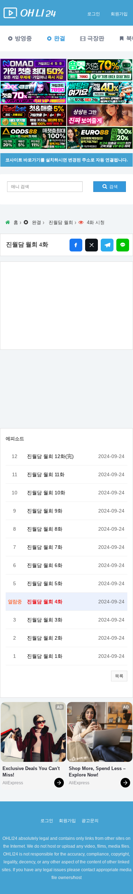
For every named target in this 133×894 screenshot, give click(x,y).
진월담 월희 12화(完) (50, 456)
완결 (58, 38)
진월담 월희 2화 (44, 638)
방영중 (22, 38)
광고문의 (90, 820)
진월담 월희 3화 (44, 620)
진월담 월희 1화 (44, 656)
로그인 (93, 13)
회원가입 (119, 13)
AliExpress (12, 782)
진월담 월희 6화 (44, 565)
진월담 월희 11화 (46, 474)
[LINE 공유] (122, 245)
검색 (113, 186)
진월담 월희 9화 (44, 511)
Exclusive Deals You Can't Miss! (31, 772)
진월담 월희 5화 (44, 583)
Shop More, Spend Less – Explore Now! (98, 772)
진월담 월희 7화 (44, 547)
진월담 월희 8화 (44, 529)
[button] (119, 676)
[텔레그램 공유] (107, 245)
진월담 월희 (61, 222)
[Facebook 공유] (76, 245)
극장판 (95, 38)
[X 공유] (91, 245)
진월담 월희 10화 (46, 492)
